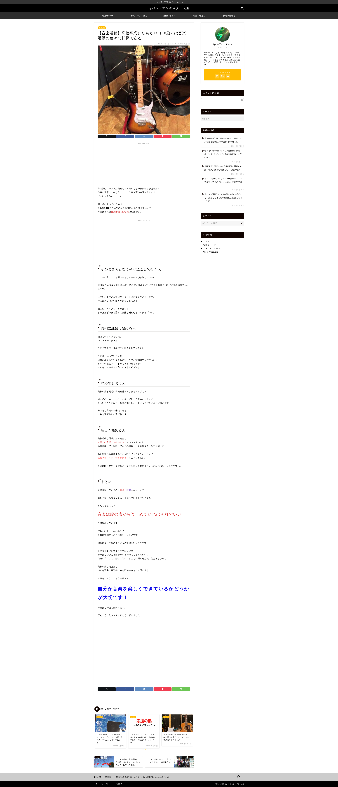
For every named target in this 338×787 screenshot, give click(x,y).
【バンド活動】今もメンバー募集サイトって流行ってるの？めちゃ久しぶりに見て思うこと (223, 182)
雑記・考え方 (199, 16)
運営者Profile (109, 16)
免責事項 (119, 784)
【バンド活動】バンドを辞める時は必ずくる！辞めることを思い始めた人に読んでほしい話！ (223, 197)
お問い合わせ (229, 16)
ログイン (207, 241)
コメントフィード (211, 248)
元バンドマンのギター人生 (169, 8)
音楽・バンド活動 (139, 16)
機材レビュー (169, 16)
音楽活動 (102, 28)
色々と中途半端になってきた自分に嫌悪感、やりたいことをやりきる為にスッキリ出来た (223, 154)
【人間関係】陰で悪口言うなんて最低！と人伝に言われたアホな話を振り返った (223, 140)
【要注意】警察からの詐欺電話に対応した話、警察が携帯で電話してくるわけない (223, 168)
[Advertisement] (144, 164)
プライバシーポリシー (104, 784)
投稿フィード (209, 245)
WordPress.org (210, 252)
